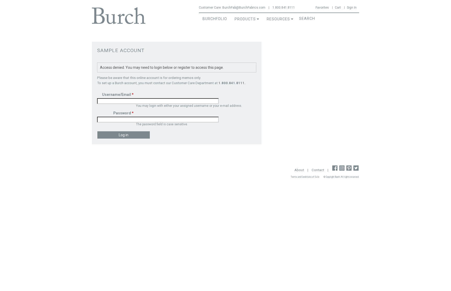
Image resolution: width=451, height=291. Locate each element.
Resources (278, 19)
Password (123, 113)
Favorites (322, 7)
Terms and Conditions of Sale (305, 177)
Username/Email (118, 94)
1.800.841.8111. (232, 83)
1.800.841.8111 (283, 7)
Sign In (352, 7)
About (299, 170)
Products (245, 19)
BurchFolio (215, 19)
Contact (318, 170)
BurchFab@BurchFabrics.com (243, 7)
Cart (338, 7)
